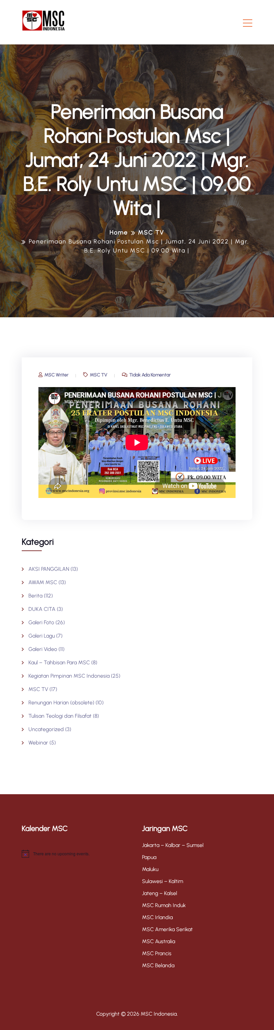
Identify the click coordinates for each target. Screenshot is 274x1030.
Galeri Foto (41, 622)
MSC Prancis (156, 953)
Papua (149, 857)
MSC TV (98, 375)
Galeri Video (42, 649)
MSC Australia (158, 941)
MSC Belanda (158, 965)
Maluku (150, 869)
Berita (35, 595)
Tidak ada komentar (149, 375)
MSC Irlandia (157, 917)
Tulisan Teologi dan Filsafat (60, 716)
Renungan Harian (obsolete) (61, 702)
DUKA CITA (41, 609)
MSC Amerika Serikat (167, 929)
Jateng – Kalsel (159, 893)
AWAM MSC (42, 582)
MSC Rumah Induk (164, 905)
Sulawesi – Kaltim (162, 881)
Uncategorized (46, 729)
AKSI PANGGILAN (48, 569)
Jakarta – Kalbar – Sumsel (172, 845)
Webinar (38, 742)
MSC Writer (55, 375)
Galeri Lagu (41, 636)
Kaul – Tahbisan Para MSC (59, 662)
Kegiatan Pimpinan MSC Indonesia (69, 676)
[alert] (77, 854)
